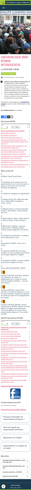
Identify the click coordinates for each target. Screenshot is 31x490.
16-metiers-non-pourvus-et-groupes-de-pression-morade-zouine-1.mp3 (14, 377)
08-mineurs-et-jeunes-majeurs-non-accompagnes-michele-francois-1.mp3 (15, 348)
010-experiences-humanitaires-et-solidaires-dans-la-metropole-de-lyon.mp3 (15, 161)
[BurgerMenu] (3, 7)
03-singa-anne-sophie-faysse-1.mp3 (10, 334)
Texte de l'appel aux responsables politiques (13, 428)
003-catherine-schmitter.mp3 (9, 135)
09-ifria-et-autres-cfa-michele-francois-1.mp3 (13, 351)
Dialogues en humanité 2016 (15, 476)
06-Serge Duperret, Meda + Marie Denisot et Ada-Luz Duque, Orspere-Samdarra (15, 219)
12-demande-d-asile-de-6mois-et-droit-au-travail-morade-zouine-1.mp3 (14, 362)
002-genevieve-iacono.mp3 (8, 133)
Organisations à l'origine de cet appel (15, 447)
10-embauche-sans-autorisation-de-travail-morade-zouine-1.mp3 (14, 354)
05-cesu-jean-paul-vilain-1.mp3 (9, 338)
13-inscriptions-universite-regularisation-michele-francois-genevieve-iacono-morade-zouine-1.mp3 (14, 366)
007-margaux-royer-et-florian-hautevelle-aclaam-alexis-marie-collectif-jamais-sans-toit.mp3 (14, 151)
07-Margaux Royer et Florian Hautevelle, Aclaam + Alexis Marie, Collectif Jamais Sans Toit (14, 211)
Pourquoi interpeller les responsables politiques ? (14, 418)
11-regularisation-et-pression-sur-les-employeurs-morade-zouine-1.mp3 (14, 358)
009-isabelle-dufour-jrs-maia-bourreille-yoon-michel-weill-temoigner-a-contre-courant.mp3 (15, 157)
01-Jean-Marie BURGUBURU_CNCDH (13, 268)
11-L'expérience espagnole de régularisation (15, 193)
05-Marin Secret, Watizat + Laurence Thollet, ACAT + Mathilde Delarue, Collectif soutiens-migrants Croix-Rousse (14, 228)
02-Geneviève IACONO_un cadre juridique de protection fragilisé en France (15, 261)
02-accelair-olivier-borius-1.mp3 (9, 331)
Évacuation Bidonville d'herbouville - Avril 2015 (15, 467)
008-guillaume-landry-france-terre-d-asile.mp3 (13, 154)
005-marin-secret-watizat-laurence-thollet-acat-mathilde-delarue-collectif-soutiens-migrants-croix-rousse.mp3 (14, 141)
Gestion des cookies (15, 487)
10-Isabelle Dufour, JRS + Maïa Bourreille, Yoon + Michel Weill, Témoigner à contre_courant (14, 201)
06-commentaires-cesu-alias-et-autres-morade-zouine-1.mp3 (14, 341)
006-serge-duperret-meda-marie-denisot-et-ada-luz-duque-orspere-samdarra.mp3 (14, 146)
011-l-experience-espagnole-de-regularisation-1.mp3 (14, 164)
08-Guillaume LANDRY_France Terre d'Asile (13, 244)
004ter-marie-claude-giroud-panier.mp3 (11, 137)
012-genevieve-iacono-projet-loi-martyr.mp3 (13, 167)
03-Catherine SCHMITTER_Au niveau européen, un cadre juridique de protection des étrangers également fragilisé (15, 253)
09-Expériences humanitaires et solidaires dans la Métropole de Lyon (15, 236)
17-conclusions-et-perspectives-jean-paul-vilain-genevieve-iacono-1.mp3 (14, 381)
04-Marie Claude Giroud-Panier (11, 176)
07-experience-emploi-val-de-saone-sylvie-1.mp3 (14, 345)
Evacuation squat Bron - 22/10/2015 (15, 472)
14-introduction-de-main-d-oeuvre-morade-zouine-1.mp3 (14, 370)
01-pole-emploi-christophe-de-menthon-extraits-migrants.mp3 (14, 328)
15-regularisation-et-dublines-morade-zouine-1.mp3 (14, 374)
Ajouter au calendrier (9, 73)
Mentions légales (15, 485)
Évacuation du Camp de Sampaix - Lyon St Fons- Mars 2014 (15, 461)
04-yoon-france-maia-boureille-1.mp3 (11, 336)
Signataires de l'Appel (12, 438)
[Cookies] (3, 486)
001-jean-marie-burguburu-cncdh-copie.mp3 (12, 131)
